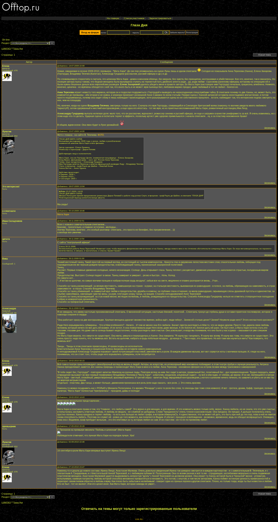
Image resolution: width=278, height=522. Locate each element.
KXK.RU (139, 519)
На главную (113, 18)
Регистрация (192, 32)
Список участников (134, 18)
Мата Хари (63, 214)
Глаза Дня (18, 49)
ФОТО (101, 135)
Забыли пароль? (177, 32)
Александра (9, 308)
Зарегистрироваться (160, 18)
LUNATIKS (6, 49)
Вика (5, 258)
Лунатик (6, 131)
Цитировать (269, 128)
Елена (5, 66)
